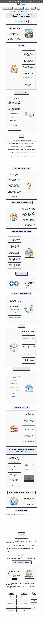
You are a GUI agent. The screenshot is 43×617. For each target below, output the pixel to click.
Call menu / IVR (14, 380)
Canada (18, 11)
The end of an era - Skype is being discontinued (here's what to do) (21, 545)
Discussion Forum (11, 603)
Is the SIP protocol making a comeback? (21, 553)
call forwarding (30, 54)
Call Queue (14, 396)
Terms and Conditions (21, 615)
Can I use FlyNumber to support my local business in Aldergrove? (21, 146)
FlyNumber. (14, 110)
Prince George (12, 239)
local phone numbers (29, 501)
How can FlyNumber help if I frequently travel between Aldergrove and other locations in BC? (21, 163)
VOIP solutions (26, 77)
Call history (11, 474)
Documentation (39, 1)
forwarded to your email (16, 99)
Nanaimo (11, 245)
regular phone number (14, 124)
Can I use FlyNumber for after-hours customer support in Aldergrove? (21, 159)
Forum (34, 1)
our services (29, 70)
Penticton (11, 264)
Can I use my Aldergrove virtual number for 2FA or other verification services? (21, 143)
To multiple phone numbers (14, 309)
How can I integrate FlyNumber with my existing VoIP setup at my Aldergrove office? (21, 149)
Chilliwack (18, 258)
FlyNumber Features (23, 600)
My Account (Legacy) (18, 1)
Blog (38, 8)
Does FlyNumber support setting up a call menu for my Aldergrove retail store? (22, 156)
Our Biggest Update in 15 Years (21, 538)
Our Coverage (12, 11)
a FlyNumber (31, 422)
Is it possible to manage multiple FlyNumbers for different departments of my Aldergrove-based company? (21, 153)
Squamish (16, 251)
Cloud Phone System (19, 8)
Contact (29, 1)
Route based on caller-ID (14, 387)
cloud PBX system (16, 305)
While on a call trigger (14, 483)
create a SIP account (28, 436)
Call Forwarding (24, 603)
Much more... (14, 400)
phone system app (29, 435)
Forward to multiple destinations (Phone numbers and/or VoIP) (14, 392)
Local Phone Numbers (7, 8)
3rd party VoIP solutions (14, 128)
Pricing (27, 8)
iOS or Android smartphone (14, 113)
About (25, 1)
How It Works (24, 610)
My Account (11, 1)
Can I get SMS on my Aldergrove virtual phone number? (21, 140)
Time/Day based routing (14, 383)
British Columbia (24, 11)
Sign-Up (32, 8)
